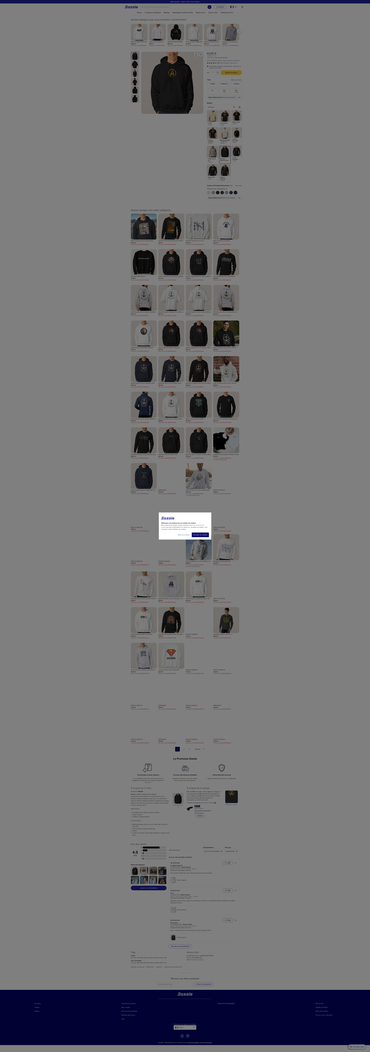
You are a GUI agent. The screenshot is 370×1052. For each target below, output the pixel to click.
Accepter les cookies (200, 535)
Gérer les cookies (183, 535)
